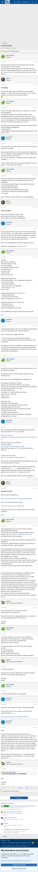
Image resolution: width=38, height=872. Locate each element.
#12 (36, 488)
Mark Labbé (5, 48)
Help (29, 843)
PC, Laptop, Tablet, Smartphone (12, 809)
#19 (36, 727)
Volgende (19, 788)
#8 (36, 257)
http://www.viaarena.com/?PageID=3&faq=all (15, 717)
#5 (36, 175)
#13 (36, 526)
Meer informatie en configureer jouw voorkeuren (16, 861)
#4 (36, 143)
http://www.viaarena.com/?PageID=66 (12, 506)
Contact (3, 843)
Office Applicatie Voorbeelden (11, 832)
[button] (9, 840)
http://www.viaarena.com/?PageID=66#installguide (16, 498)
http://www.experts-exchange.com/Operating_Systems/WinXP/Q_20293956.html (19, 437)
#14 (36, 607)
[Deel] (34, 62)
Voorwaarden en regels (13, 843)
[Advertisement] (19, 23)
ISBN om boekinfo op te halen (13, 812)
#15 (36, 634)
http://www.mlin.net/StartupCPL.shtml (12, 446)
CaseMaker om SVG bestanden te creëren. (16, 829)
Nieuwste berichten (8, 803)
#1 (36, 62)
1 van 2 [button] (13, 788)
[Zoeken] (36, 2)
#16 (36, 666)
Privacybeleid (23, 843)
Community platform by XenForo (15, 846)
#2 (36, 85)
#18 (36, 704)
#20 (36, 768)
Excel (5, 815)
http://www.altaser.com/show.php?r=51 (13, 457)
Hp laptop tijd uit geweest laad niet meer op (20, 806)
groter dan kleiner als (10, 818)
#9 (36, 326)
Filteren (6, 823)
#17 (36, 691)
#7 (36, 228)
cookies (18, 854)
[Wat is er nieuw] (32, 2)
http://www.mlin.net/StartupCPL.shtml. (20, 534)
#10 (36, 365)
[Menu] (2, 2)
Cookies (4, 840)
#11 (36, 427)
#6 (36, 207)
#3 (36, 108)
